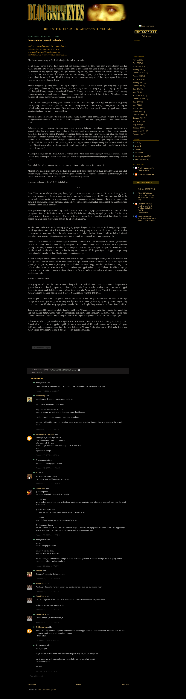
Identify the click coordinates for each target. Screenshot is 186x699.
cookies (39, 571)
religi (137, 149)
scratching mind (141, 156)
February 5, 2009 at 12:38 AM (47, 430)
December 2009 (139, 99)
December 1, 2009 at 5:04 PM (47, 640)
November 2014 (139, 66)
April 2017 (137, 63)
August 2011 (138, 79)
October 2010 (138, 86)
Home (78, 685)
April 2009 (137, 108)
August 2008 (138, 121)
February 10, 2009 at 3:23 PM (47, 455)
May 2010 (137, 92)
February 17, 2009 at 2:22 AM (47, 623)
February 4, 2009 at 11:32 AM (47, 391)
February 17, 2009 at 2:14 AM (47, 610)
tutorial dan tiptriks (146, 174)
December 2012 (139, 73)
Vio (37, 473)
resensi (39, 372)
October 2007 (138, 134)
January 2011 (138, 83)
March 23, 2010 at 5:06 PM (46, 671)
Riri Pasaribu (41, 627)
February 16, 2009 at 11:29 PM (48, 579)
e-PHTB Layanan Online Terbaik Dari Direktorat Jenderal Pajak (147, 218)
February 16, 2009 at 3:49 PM (47, 566)
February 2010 (138, 96)
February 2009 (138, 115)
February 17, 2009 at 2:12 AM (47, 592)
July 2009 (137, 102)
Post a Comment (36, 676)
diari (136, 143)
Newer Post (31, 685)
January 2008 (138, 128)
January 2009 (138, 118)
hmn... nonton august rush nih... (45, 40)
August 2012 (138, 76)
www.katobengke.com (45, 434)
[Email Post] (79, 370)
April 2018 (137, 60)
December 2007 (139, 131)
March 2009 (137, 112)
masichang (40, 396)
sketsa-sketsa (140, 159)
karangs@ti (40, 488)
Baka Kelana (41, 584)
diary (137, 146)
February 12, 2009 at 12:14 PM (48, 484)
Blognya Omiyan (145, 214)
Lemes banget (143, 210)
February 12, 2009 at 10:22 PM (48, 535)
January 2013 (138, 70)
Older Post (125, 685)
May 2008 (137, 125)
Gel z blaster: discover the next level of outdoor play (147, 195)
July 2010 (137, 89)
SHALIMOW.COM (145, 191)
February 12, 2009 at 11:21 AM (48, 468)
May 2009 (137, 105)
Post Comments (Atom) (47, 690)
